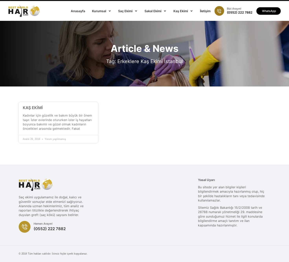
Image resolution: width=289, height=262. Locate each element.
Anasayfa (78, 11)
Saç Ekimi (125, 11)
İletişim (205, 11)
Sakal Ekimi (152, 11)
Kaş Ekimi (180, 11)
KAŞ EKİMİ (33, 107)
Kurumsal (99, 11)
